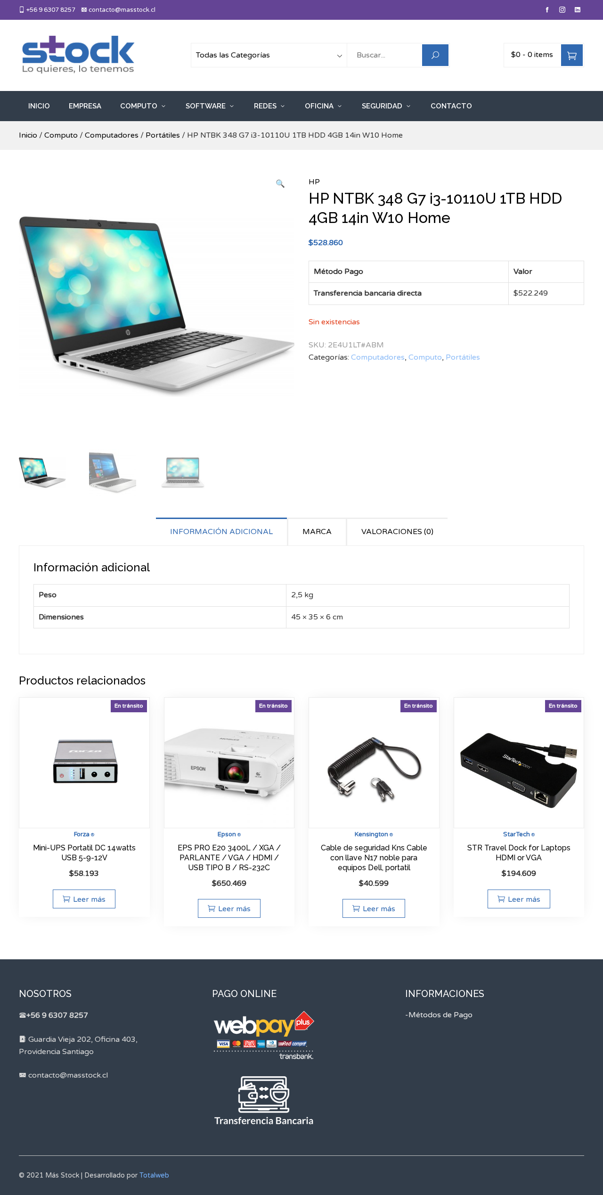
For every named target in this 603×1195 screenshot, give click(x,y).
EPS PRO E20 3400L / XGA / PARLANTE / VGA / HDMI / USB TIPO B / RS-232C (229, 857)
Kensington (371, 834)
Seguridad (382, 106)
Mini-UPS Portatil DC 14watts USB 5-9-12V (84, 852)
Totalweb (154, 1175)
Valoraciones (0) (397, 531)
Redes (265, 106)
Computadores (112, 135)
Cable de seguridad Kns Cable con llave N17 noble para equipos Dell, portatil (374, 857)
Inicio (39, 106)
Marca (317, 531)
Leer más (89, 899)
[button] (280, 184)
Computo (138, 106)
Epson (227, 834)
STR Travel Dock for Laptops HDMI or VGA (518, 852)
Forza (82, 834)
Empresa (85, 106)
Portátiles (163, 135)
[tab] (222, 531)
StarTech (516, 834)
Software (206, 106)
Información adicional (221, 531)
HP (314, 182)
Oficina (319, 106)
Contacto (451, 106)
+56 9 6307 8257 (50, 10)
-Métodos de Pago (439, 1015)
